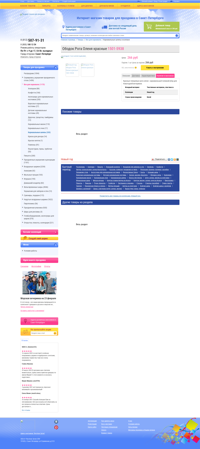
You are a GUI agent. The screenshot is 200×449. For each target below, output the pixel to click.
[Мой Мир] (177, 159)
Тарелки (79, 186)
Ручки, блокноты (99, 183)
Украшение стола (82, 172)
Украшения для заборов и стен (133, 167)
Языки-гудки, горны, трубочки (135, 189)
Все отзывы (26, 410)
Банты (143, 172)
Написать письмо (43, 1)
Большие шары (153, 172)
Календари (167, 175)
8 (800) (28, 44)
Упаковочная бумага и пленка (95, 186)
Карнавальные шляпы (118, 178)
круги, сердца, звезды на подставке (157, 178)
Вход (155, 1)
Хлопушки (91, 167)
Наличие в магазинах (165, 76)
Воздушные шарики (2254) (34, 166)
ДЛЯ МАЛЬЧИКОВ (106, 6)
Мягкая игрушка (98, 180)
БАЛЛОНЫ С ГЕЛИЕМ (65, 6)
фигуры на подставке (129, 186)
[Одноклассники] (174, 159)
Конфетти (159, 167)
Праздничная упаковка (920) (35, 208)
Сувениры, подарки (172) (34, 195)
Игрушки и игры (155, 175)
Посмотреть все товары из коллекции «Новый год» (120, 196)
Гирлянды (150, 167)
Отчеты (47, 266)
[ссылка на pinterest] (56, 427)
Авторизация (92, 421)
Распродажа (80, 167)
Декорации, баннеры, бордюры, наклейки (154, 170)
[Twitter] (171, 159)
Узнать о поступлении (155, 68)
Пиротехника (169, 180)
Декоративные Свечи (130, 172)
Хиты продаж (132, 427)
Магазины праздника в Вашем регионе (141, 430)
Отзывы (24, 340)
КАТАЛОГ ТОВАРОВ (27, 6)
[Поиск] (176, 35)
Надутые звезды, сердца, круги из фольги (147, 180)
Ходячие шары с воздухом (162, 186)
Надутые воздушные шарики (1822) (38, 199)
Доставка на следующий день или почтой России (123, 27)
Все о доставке (106, 424)
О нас (22, 1)
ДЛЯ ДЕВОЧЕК (87, 6)
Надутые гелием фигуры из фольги (119, 180)
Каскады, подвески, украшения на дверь (123, 170)
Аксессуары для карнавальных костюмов (105, 172)
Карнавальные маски (83, 178)
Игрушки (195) (29, 179)
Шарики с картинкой (83, 189)
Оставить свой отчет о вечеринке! (32, 311)
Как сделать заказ (107, 421)
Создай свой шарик (69, 1)
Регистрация (163, 1)
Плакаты (79, 183)
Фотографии (36, 266)
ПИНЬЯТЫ (46, 6)
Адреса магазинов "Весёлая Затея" (33, 433)
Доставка (30, 1)
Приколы (88, 183)
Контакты (56, 1)
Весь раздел (81, 134)
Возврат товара (106, 433)
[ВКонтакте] (169, 159)
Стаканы (139, 183)
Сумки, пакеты (167, 183)
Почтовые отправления (109, 427)
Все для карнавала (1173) (34, 84)
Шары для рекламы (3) (33, 212)
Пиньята (100, 167)
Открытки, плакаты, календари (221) (38, 223)
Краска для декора (135, 178)
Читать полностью (27, 307)
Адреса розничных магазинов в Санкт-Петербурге (43, 321)
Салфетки (111, 183)
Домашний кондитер (113, 167)
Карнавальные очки (101, 178)
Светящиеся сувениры (126, 183)
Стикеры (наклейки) (152, 183)
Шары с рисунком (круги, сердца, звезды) (107, 189)
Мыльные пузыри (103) (33, 175)
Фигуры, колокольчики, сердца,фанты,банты (91, 170)
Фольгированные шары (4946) (36, 187)
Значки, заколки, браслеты (138, 175)
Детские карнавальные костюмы (114, 175)
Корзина (176, 1)
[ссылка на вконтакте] (56, 422)
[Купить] (129, 68)
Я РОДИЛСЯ (125, 6)
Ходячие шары (145, 186)
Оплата (103, 430)
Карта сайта (92, 427)
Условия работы (30, 251)
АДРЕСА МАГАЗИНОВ (145, 6)
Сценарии (24, 266)
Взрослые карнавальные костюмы (88, 175)
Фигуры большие (114, 186)
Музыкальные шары (83, 180)
